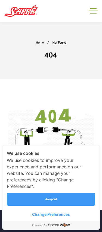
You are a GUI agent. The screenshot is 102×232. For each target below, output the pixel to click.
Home (40, 42)
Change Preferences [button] (51, 214)
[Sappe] (21, 11)
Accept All (51, 199)
